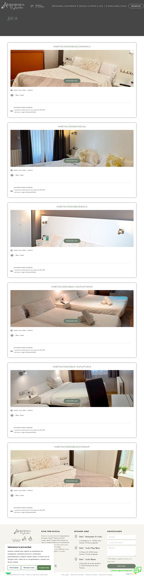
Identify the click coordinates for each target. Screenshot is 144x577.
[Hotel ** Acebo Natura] (76, 559)
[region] (29, 557)
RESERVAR (72, 81)
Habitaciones (57, 6)
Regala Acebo (114, 6)
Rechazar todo (29, 568)
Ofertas (93, 6)
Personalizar (14, 568)
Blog (124, 6)
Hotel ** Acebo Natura (87, 559)
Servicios (83, 6)
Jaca (101, 6)
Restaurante (70, 6)
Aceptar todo (44, 568)
